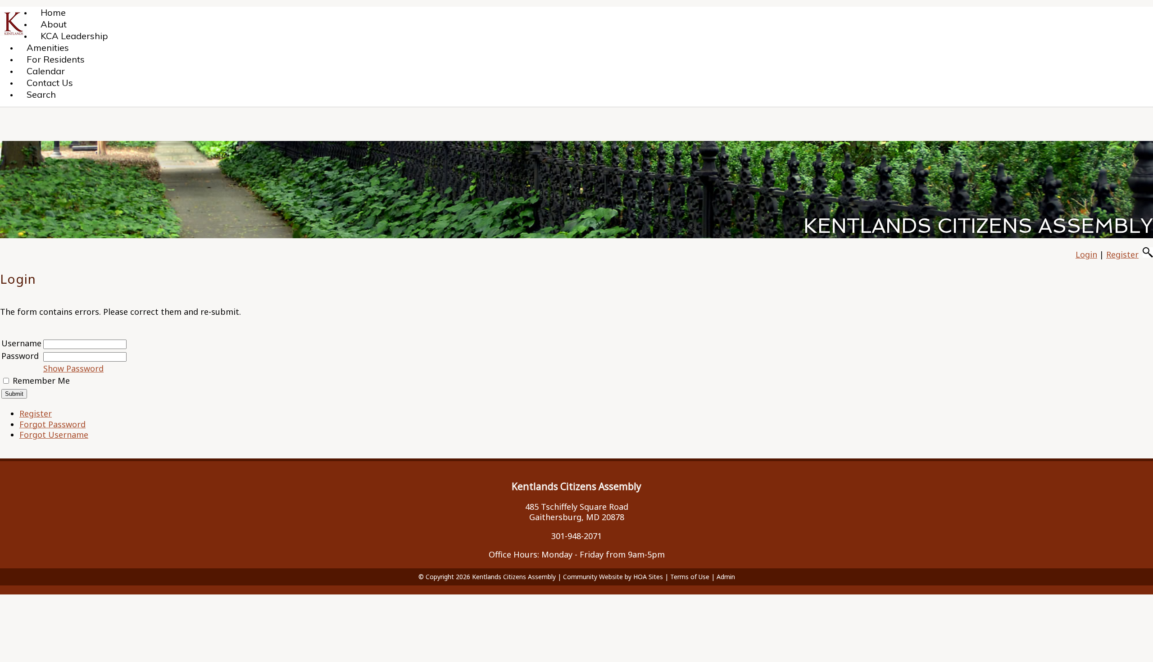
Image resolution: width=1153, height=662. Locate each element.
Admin (726, 576)
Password (20, 355)
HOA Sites (648, 576)
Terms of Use (689, 576)
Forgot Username (53, 434)
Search (41, 94)
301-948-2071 (576, 536)
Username (21, 343)
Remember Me (41, 380)
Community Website (593, 576)
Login (1086, 254)
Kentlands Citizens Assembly (514, 576)
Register (1122, 254)
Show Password (73, 368)
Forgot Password (52, 424)
